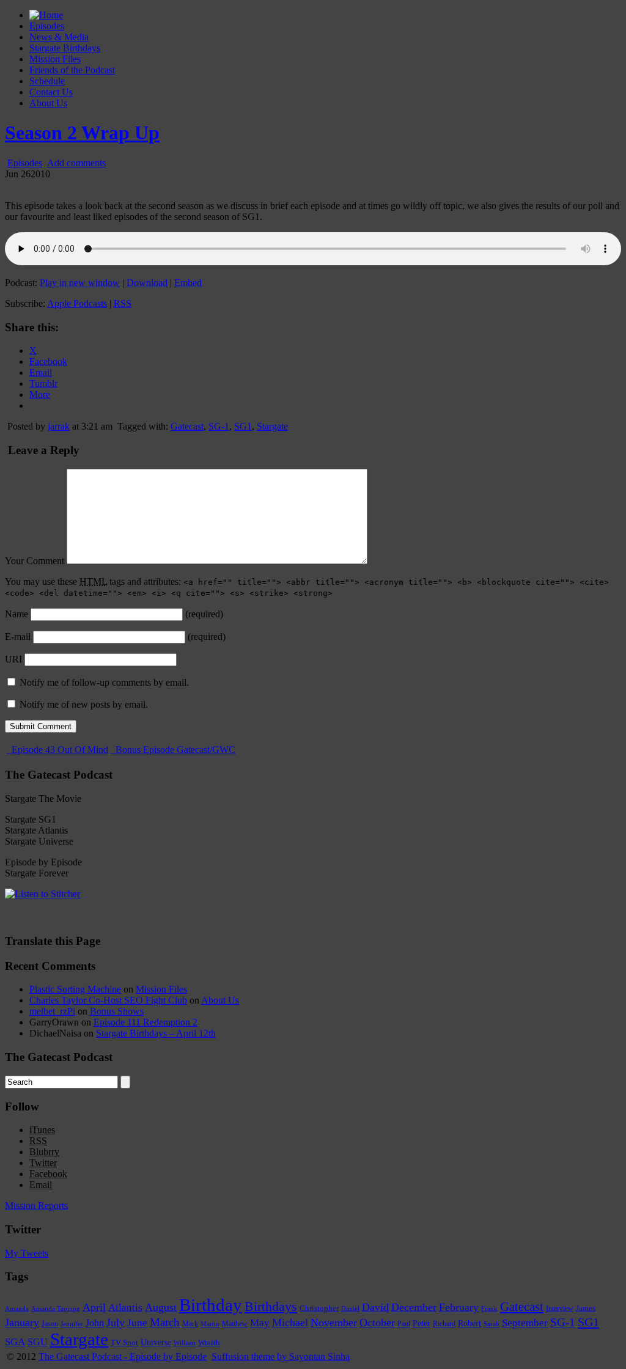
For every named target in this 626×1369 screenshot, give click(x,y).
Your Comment (34, 561)
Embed (188, 282)
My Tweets (26, 1253)
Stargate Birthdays (64, 48)
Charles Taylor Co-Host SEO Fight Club (108, 1000)
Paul (403, 1323)
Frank (489, 1308)
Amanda (17, 1308)
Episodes (46, 26)
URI (13, 659)
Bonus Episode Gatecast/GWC (174, 749)
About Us (48, 103)
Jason (50, 1323)
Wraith (209, 1342)
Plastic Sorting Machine (75, 989)
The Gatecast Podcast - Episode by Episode (123, 1356)
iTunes (42, 1130)
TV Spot (124, 1342)
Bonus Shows (117, 1011)
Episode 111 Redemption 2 (145, 1022)
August (161, 1307)
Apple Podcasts (77, 303)
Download (147, 282)
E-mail (18, 636)
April (94, 1307)
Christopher (319, 1308)
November (334, 1322)
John (95, 1323)
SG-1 (218, 426)
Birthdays (271, 1306)
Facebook (48, 1174)
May (260, 1323)
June (137, 1323)
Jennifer (72, 1323)
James (585, 1308)
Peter (421, 1323)
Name (16, 614)
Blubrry (44, 1152)
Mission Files (55, 59)
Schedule (47, 81)
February (459, 1307)
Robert (469, 1323)
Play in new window (80, 282)
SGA (15, 1342)
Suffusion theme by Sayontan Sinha (281, 1356)
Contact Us (51, 92)
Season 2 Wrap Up (82, 133)
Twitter (43, 1163)
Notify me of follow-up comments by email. (104, 682)
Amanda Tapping (55, 1308)
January (22, 1322)
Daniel (350, 1308)
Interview (559, 1309)
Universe (156, 1342)
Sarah (491, 1323)
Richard (444, 1323)
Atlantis (125, 1307)
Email (40, 1185)
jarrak (59, 426)
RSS (122, 303)
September (525, 1323)
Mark (190, 1323)
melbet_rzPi (52, 1011)
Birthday (210, 1305)
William (185, 1342)
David (375, 1307)
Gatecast (187, 426)
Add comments (76, 163)
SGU (38, 1342)
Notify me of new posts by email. (84, 704)
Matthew (235, 1323)
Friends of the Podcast (72, 70)
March (165, 1322)
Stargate (272, 426)
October (377, 1322)
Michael (290, 1322)
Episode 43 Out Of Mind (58, 749)
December (413, 1307)
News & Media (59, 37)
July (115, 1322)
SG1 (243, 426)
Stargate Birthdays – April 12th (156, 1033)
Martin (210, 1323)
